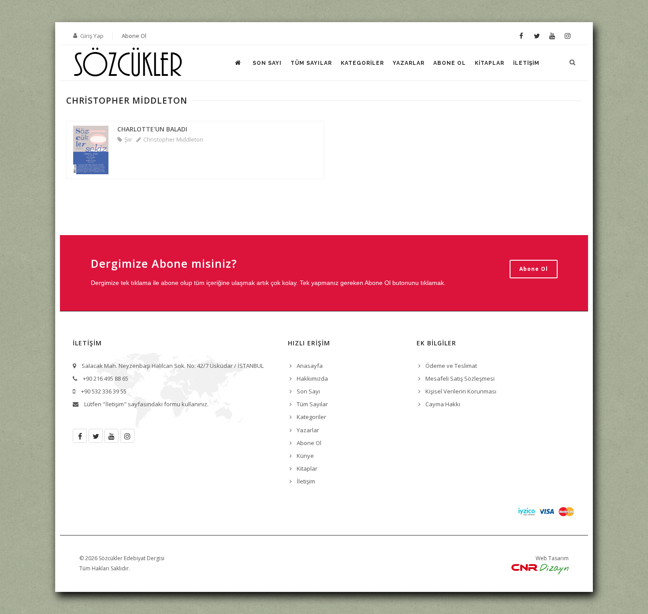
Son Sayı (267, 63)
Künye (305, 456)
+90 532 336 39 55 (104, 391)
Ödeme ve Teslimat (451, 366)
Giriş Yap (92, 36)
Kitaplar (489, 63)
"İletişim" (115, 404)
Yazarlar (409, 63)
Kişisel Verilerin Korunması (460, 391)
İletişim (526, 63)
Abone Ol (134, 36)
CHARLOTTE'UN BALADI (152, 129)
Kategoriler (362, 63)
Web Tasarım (552, 558)
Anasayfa (310, 366)
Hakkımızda (312, 378)
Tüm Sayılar (311, 63)
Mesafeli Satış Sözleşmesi (460, 378)
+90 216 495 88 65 (105, 378)
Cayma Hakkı (442, 404)
